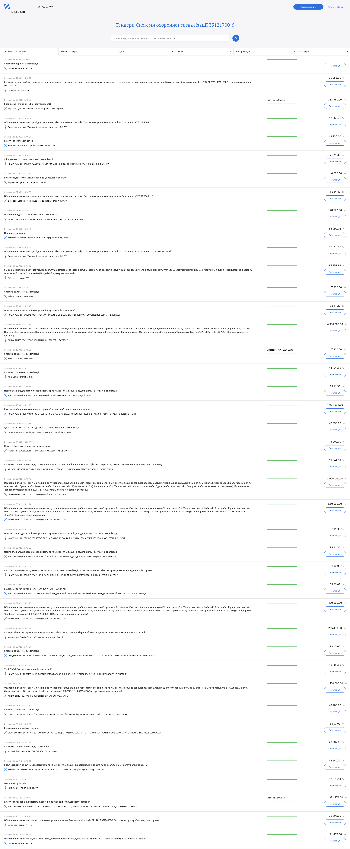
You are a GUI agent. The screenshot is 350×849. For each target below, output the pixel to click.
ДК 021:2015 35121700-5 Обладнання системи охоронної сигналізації (41, 427)
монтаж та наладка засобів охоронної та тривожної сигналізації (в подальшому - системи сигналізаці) (60, 533)
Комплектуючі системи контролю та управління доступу (35, 177)
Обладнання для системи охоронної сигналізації (31, 214)
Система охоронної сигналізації (21, 291)
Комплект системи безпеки (19, 140)
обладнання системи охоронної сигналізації (28, 159)
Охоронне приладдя (15, 783)
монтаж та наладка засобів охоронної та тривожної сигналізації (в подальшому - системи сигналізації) (60, 390)
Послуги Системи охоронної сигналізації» (27, 446)
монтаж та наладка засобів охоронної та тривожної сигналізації (39, 310)
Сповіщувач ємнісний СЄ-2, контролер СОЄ (28, 103)
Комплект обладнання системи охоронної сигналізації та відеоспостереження (47, 409)
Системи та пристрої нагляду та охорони (26, 746)
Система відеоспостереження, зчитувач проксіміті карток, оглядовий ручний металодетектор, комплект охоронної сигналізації (74, 632)
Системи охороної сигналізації (21, 63)
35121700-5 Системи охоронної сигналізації (27, 669)
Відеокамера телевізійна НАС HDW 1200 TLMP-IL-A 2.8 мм (35, 588)
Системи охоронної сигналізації (21, 728)
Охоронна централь (15, 232)
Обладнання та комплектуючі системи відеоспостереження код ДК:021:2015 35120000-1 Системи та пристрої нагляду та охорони (75, 838)
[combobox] (160, 38)
